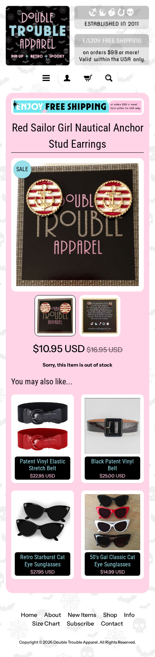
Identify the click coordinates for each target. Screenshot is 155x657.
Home (29, 614)
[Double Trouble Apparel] (77, 35)
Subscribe (80, 623)
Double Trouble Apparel (75, 642)
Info (129, 614)
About (52, 614)
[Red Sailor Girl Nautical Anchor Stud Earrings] (55, 315)
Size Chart (46, 623)
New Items (82, 614)
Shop (110, 614)
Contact (112, 623)
